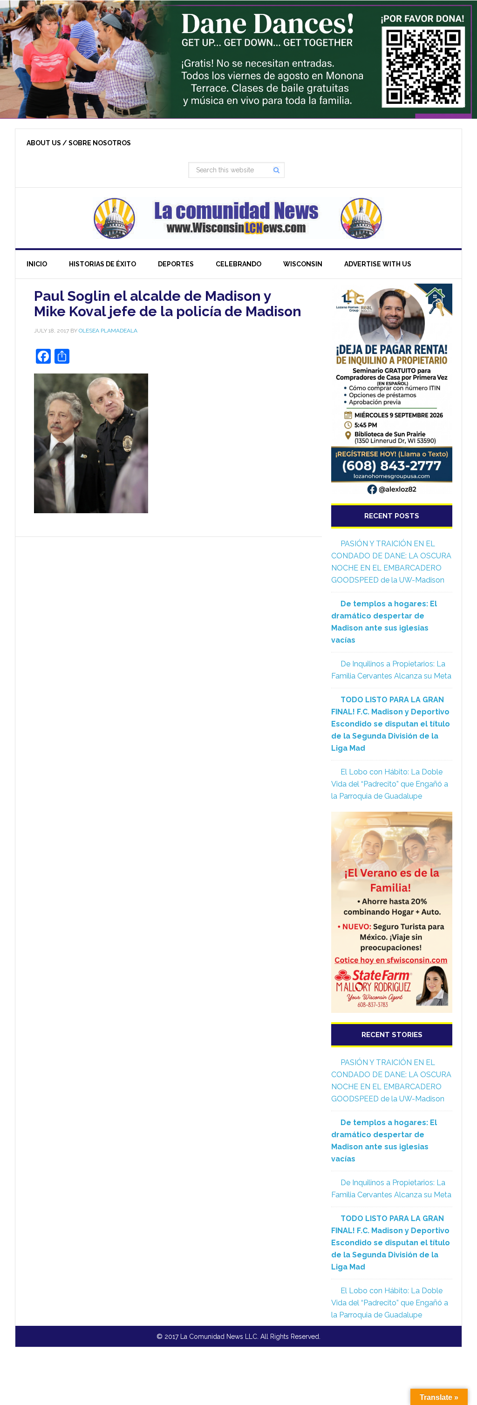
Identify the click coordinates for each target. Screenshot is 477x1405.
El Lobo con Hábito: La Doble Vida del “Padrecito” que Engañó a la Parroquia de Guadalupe (389, 784)
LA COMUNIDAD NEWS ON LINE (238, 218)
